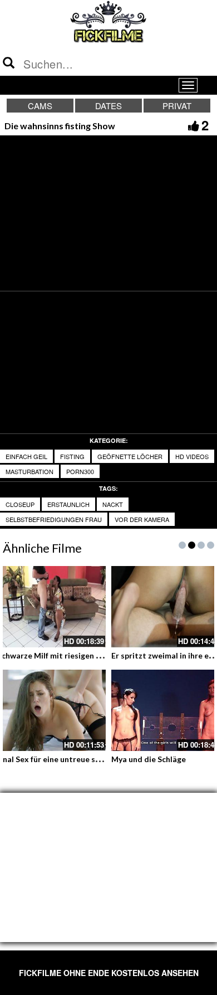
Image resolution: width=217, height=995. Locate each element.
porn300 (80, 471)
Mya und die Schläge (148, 759)
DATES (108, 105)
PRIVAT (176, 105)
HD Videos (192, 456)
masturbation (29, 471)
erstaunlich (68, 504)
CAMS (40, 105)
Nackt (112, 504)
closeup (20, 504)
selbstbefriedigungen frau (54, 519)
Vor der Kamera (142, 519)
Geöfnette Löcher (129, 456)
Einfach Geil (26, 456)
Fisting (72, 456)
